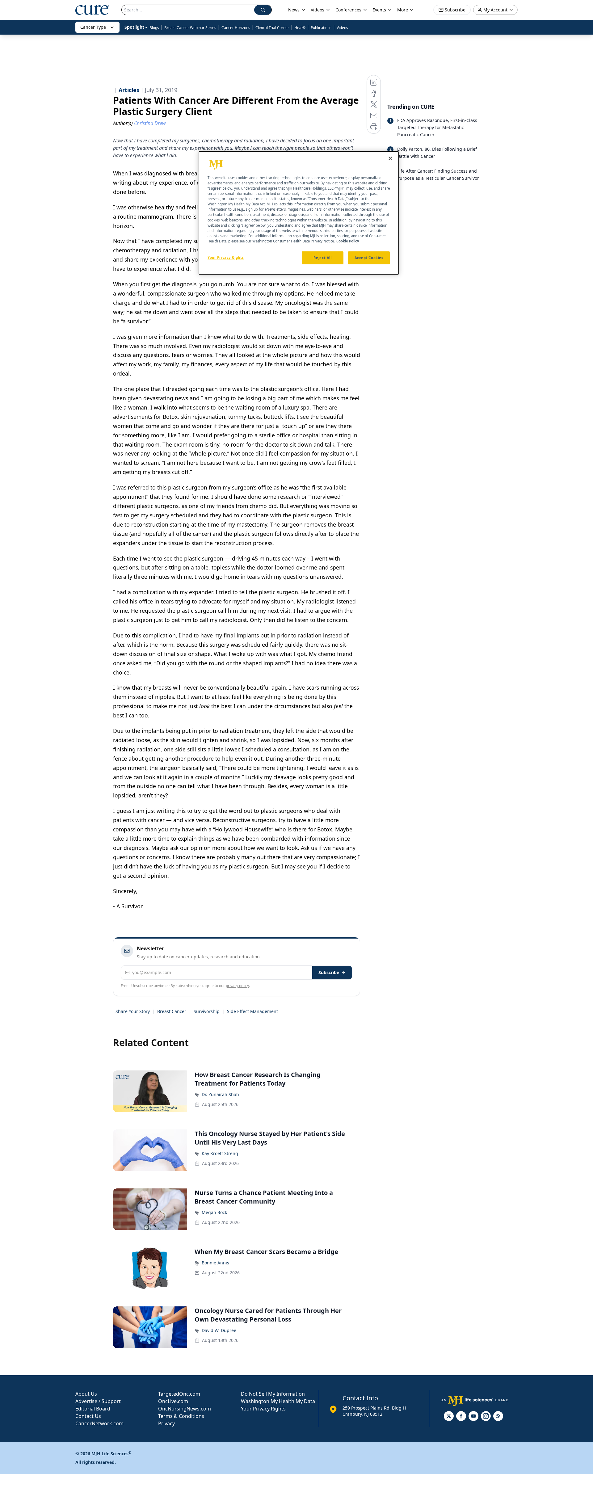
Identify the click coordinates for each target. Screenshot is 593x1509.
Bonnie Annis (215, 1263)
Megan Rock (214, 1212)
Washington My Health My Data (278, 1401)
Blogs (154, 27)
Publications (321, 27)
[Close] (390, 158)
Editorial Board (92, 1408)
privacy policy (237, 985)
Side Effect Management (252, 1011)
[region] (298, 213)
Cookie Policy (347, 240)
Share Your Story (133, 1011)
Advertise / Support (98, 1401)
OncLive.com (173, 1401)
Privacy (166, 1423)
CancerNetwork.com (99, 1423)
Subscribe (328, 972)
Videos (342, 27)
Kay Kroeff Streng (220, 1153)
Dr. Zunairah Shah (220, 1094)
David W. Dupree (219, 1330)
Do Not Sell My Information (273, 1393)
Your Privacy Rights (263, 1408)
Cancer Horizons (235, 27)
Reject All (322, 257)
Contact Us (88, 1416)
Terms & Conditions (181, 1416)
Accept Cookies (369, 257)
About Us (86, 1393)
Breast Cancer (171, 1011)
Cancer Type (93, 27)
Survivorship (207, 1011)
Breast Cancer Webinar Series (190, 27)
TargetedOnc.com (179, 1393)
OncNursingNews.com (184, 1408)
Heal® (299, 27)
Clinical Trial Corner (272, 27)
